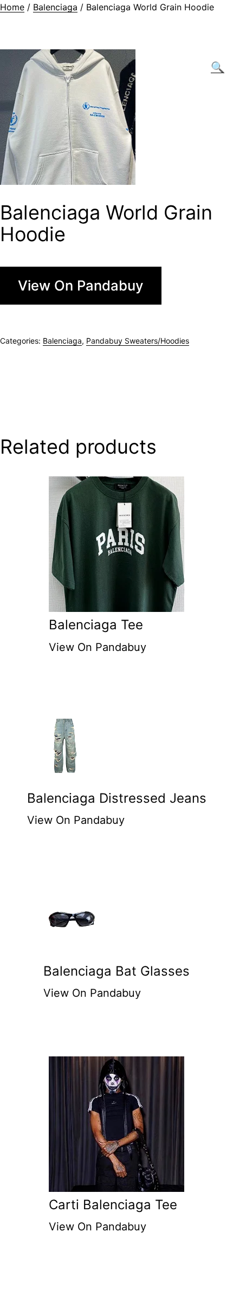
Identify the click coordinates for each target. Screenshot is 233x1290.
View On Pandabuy (81, 285)
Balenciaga (55, 7)
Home (12, 7)
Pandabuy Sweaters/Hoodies (137, 340)
